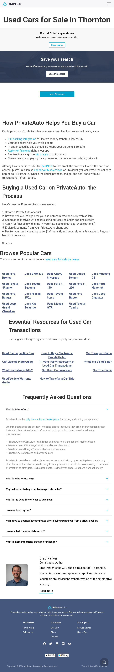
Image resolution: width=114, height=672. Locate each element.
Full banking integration (22, 139)
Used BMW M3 (34, 273)
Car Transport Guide (99, 353)
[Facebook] (44, 643)
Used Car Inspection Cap (18, 353)
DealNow (47, 166)
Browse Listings (84, 628)
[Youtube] (69, 643)
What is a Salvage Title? (17, 370)
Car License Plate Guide (17, 361)
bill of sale (41, 154)
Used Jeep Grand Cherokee (9, 307)
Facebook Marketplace (48, 170)
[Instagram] (57, 643)
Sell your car (28, 632)
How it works (28, 628)
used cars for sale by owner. (62, 259)
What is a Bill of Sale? (98, 361)
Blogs (53, 632)
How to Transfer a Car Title (57, 378)
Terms (84, 666)
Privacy (91, 666)
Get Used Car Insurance (57, 370)
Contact (54, 637)
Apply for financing (19, 150)
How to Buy (82, 632)
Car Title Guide (102, 370)
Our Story (55, 628)
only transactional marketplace (42, 419)
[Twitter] (51, 643)
